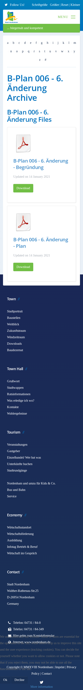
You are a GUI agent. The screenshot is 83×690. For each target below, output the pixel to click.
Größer (54, 4)
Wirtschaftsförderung (20, 534)
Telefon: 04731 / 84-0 (27, 622)
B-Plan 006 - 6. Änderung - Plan (40, 242)
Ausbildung (14, 540)
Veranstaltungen (17, 444)
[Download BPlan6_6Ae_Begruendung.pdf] (23, 143)
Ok (5, 680)
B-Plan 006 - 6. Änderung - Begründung (40, 163)
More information (41, 686)
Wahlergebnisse (17, 413)
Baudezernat (15, 350)
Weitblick (13, 324)
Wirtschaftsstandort (19, 527)
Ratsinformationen (18, 394)
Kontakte (13, 407)
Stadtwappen (15, 387)
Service (12, 496)
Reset (65, 4)
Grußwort (13, 381)
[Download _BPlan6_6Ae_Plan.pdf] (23, 222)
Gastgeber (13, 451)
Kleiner (75, 4)
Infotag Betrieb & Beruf (22, 546)
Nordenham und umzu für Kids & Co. (31, 483)
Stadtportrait (15, 311)
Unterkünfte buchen (19, 464)
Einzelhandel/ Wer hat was (24, 457)
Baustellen (13, 317)
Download (23, 188)
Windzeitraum (16, 337)
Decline (19, 680)
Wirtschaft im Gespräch (22, 553)
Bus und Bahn (16, 490)
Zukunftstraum (16, 330)
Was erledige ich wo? (20, 400)
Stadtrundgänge (17, 470)
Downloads (14, 343)
